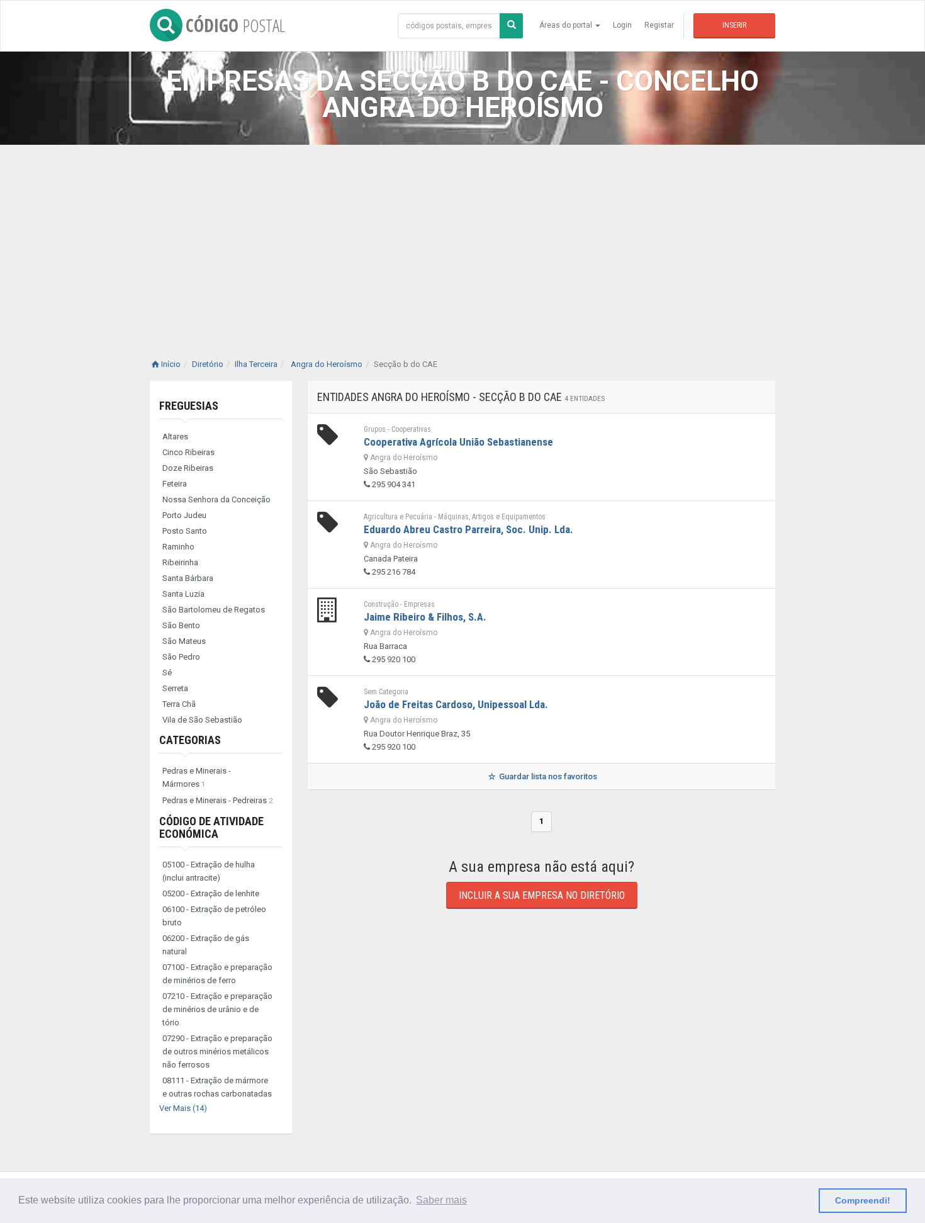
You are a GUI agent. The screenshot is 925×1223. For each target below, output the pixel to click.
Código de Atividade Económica (211, 827)
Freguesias (188, 405)
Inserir (734, 25)
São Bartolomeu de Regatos (213, 609)
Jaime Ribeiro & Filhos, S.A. (425, 617)
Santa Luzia (183, 594)
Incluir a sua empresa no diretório (542, 895)
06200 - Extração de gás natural (205, 944)
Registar (659, 25)
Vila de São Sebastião (202, 719)
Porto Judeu (184, 515)
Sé (167, 672)
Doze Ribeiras (187, 468)
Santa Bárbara (187, 578)
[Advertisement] (462, 239)
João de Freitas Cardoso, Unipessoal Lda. (456, 704)
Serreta (175, 688)
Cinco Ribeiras (188, 452)
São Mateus (184, 641)
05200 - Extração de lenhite (210, 893)
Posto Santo (184, 531)
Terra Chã (179, 704)
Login (622, 25)
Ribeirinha (180, 562)
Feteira (174, 483)
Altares (175, 436)
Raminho (178, 546)
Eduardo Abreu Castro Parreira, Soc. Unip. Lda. (468, 529)
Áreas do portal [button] (566, 25)
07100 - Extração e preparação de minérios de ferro (217, 973)
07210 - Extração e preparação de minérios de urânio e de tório (217, 1009)
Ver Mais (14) (183, 1108)
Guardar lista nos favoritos (547, 776)
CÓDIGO (235, 25)
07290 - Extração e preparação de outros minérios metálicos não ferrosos (217, 1051)
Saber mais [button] (441, 1200)
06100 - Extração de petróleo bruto (214, 916)
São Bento (181, 625)
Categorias (190, 740)
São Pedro (181, 657)
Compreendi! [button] (862, 1200)
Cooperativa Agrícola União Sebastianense (458, 442)
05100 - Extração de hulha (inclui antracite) (208, 871)
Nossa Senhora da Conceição (216, 499)
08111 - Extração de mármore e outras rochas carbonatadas (217, 1087)
